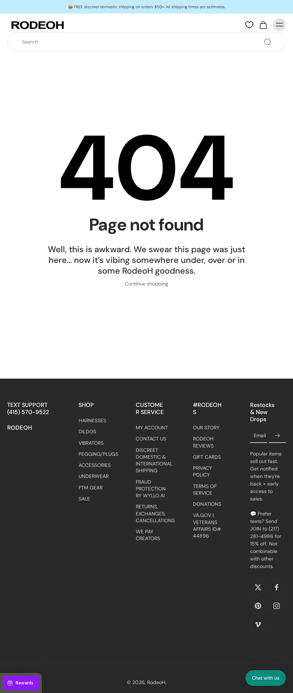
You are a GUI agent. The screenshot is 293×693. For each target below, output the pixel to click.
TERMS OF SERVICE (205, 489)
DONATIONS (207, 504)
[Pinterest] (258, 606)
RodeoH (156, 682)
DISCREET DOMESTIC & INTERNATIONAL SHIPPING (154, 460)
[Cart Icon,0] (263, 25)
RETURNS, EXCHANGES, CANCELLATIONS (154, 513)
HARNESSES (92, 420)
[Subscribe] (277, 436)
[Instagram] (276, 606)
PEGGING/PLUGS (96, 454)
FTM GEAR (91, 487)
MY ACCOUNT (152, 427)
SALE (84, 498)
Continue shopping (146, 283)
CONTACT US (151, 438)
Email (260, 436)
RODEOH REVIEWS (203, 442)
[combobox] (148, 42)
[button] (265, 678)
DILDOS (87, 431)
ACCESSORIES (95, 465)
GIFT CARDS (207, 457)
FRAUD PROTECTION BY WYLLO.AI (151, 489)
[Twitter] (258, 587)
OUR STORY (206, 427)
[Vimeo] (258, 624)
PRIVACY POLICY (202, 471)
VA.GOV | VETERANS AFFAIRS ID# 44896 (207, 525)
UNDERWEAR (94, 476)
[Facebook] (276, 587)
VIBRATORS (91, 442)
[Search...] (268, 42)
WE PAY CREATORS (148, 535)
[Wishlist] (249, 25)
